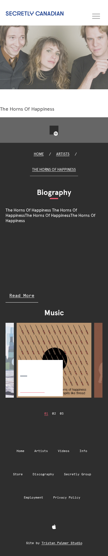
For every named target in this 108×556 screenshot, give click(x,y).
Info (83, 451)
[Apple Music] (54, 527)
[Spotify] (56, 134)
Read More (21, 295)
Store (18, 474)
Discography (43, 474)
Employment (33, 497)
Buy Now (32, 386)
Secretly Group (77, 474)
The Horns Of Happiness (54, 169)
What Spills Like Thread (39, 364)
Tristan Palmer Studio (62, 543)
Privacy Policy (66, 497)
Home (39, 154)
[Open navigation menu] (96, 15)
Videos (64, 451)
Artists (63, 154)
